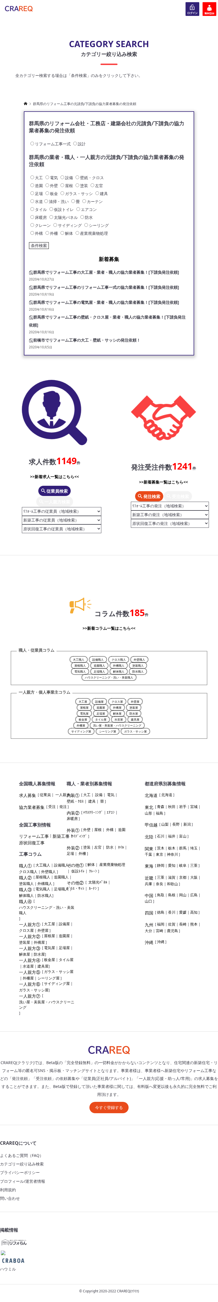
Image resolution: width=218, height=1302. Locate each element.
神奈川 (172, 854)
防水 (110, 847)
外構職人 (118, 665)
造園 (121, 829)
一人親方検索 (56, 502)
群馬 (182, 848)
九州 (149, 925)
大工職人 (78, 660)
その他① (75, 865)
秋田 (171, 806)
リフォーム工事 (34, 836)
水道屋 (118, 719)
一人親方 (62, 794)
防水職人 (138, 671)
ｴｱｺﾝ (111, 812)
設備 (98, 794)
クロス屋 (117, 702)
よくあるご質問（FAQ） (21, 1155)
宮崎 (159, 930)
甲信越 (151, 825)
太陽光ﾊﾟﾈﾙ (97, 882)
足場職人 (99, 671)
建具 (92, 801)
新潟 (187, 824)
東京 (159, 854)
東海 (149, 866)
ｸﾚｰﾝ (93, 871)
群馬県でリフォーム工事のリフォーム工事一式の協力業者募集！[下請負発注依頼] (106, 287)
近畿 (149, 878)
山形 (148, 813)
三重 (194, 865)
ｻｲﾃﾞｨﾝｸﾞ (79, 836)
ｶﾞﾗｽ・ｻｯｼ (75, 888)
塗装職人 (138, 665)
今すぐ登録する (109, 1107)
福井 (171, 836)
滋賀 (171, 877)
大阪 (194, 877)
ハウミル (8, 1269)
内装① (73, 795)
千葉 (148, 854)
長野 (176, 824)
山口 (148, 901)
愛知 (171, 865)
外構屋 (117, 707)
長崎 (182, 924)
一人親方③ (29, 948)
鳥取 (160, 894)
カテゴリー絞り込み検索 (22, 1164)
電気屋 (84, 713)
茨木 (160, 848)
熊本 (194, 924)
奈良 (159, 883)
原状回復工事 (32, 842)
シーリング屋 (107, 731)
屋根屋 (84, 707)
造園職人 (99, 665)
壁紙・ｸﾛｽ (75, 801)
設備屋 (99, 702)
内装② (73, 813)
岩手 (182, 806)
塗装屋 (133, 707)
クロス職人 (119, 660)
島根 (171, 894)
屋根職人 (80, 665)
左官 (98, 847)
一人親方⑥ (29, 984)
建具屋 (135, 719)
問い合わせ (10, 1198)
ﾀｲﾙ (121, 847)
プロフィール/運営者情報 (22, 1181)
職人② (25, 877)
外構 (110, 829)
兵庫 (148, 883)
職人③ (25, 889)
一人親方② (29, 936)
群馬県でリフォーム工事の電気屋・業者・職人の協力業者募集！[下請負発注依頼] (106, 302)
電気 (110, 794)
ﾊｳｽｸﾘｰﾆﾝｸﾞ (93, 812)
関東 (149, 848)
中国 (149, 895)
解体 (91, 864)
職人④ (25, 901)
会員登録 (209, 8)
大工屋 (83, 702)
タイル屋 (100, 719)
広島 (194, 894)
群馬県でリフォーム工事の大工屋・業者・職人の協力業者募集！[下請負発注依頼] (106, 272)
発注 (63, 806)
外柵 (82, 853)
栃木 (171, 848)
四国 (149, 913)
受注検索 (180, 496)
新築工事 (61, 836)
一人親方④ (29, 960)
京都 (182, 877)
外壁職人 (139, 660)
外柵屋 (81, 725)
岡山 (182, 894)
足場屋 (101, 713)
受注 (52, 806)
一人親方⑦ (29, 996)
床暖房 (72, 818)
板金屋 (83, 719)
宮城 (194, 806)
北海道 (151, 795)
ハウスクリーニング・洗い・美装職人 (109, 677)
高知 (194, 912)
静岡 (160, 865)
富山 (182, 836)
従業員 (45, 794)
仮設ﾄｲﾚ (78, 871)
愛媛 (182, 912)
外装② (73, 848)
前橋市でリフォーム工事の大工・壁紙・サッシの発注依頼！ (87, 340)
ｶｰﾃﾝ (93, 888)
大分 (148, 930)
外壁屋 (135, 702)
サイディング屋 (81, 731)
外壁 (87, 829)
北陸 (149, 837)
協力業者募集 (32, 807)
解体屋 (117, 713)
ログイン (192, 8)
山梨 (165, 824)
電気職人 (80, 671)
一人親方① (29, 924)
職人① (25, 865)
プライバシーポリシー (20, 1172)
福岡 (160, 924)
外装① (73, 830)
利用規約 (8, 1189)
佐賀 (171, 924)
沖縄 (149, 942)
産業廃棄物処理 (112, 864)
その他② (75, 883)
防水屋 (133, 713)
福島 (159, 813)
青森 (160, 806)
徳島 (160, 912)
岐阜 (182, 865)
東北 (149, 807)
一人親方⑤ (29, 972)
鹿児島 (172, 930)
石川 (160, 836)
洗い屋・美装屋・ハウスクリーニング (117, 725)
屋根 (98, 829)
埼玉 (194, 848)
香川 (171, 912)
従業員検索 (56, 491)
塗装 (87, 847)
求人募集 (27, 795)
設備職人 (98, 660)
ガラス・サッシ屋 (135, 731)
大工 (87, 794)
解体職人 (118, 671)
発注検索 (151, 496)
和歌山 (172, 883)
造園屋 (101, 707)
